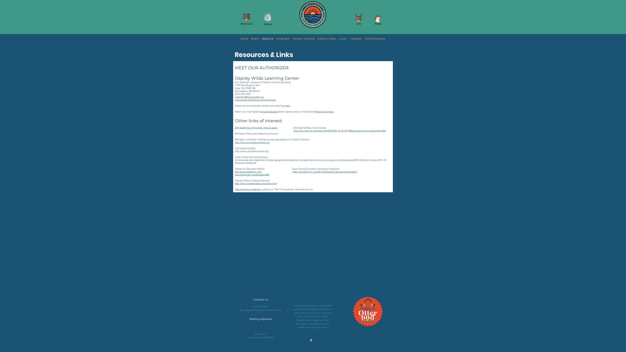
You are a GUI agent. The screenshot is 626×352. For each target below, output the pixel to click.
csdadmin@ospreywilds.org (249, 96)
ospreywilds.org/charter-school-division (255, 99)
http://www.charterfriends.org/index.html (256, 183)
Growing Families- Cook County (309, 127)
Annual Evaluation (269, 111)
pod (368, 316)
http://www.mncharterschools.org (252, 142)
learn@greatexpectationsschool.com (261, 310)
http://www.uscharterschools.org (252, 151)
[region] (351, 102)
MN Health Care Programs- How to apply (256, 127)
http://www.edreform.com (248, 171)
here (287, 105)
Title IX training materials (248, 189)
